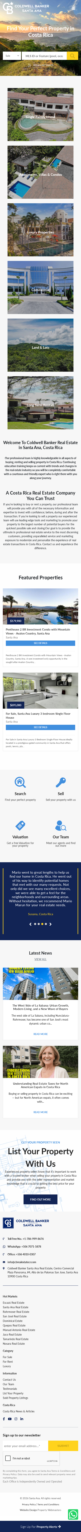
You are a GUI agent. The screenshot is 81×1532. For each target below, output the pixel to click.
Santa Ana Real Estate (15, 1307)
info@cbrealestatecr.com (22, 1262)
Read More (41, 1034)
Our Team (8, 1384)
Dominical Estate (12, 1321)
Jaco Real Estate (12, 1334)
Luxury (7, 1366)
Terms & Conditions (61, 1470)
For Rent (8, 1361)
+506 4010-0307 (26, 1254)
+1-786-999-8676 (33, 1239)
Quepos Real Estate (14, 1325)
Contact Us (9, 1379)
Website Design (28, 1510)
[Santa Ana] (26, 8)
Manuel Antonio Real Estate (19, 1330)
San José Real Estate (15, 1316)
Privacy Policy (10, 1474)
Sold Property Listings (15, 1398)
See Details (40, 643)
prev (32, 929)
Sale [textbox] (8, 55)
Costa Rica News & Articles (18, 1411)
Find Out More (40, 1199)
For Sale (7, 1357)
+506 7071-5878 (31, 1246)
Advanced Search (42, 65)
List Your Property (13, 1393)
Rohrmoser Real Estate (16, 1312)
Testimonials (10, 1389)
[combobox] (12, 56)
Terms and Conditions (48, 1504)
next (50, 929)
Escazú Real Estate (13, 1302)
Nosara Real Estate (14, 1343)
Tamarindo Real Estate (15, 1339)
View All (40, 959)
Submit (63, 1445)
